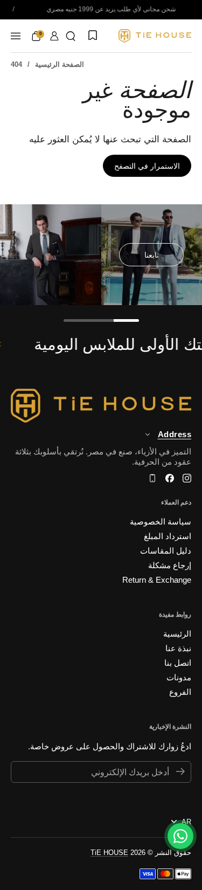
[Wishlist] (91, 36)
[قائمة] (15, 36)
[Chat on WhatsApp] (180, 836)
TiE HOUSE (109, 852)
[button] (70, 36)
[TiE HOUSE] (155, 36)
